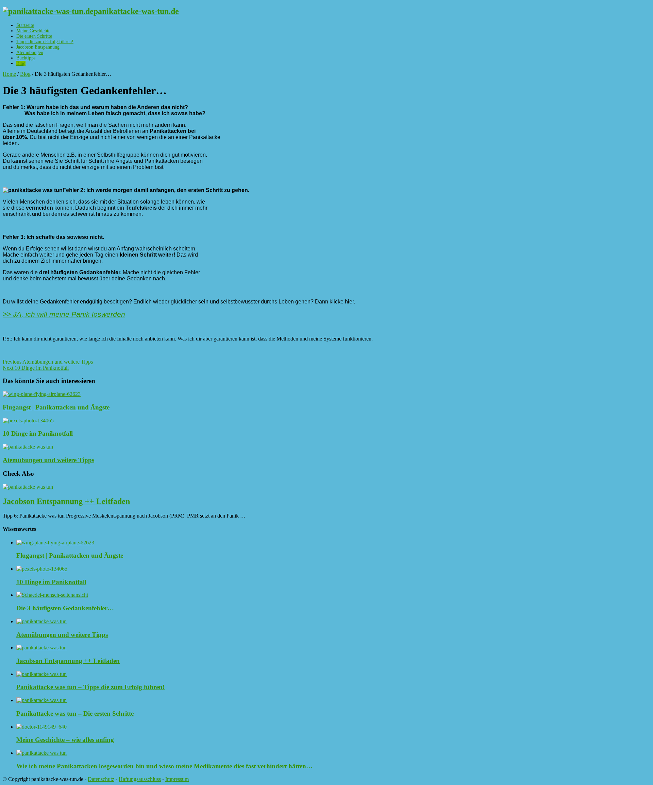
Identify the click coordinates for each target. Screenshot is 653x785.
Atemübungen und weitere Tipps (48, 362)
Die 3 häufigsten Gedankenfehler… (65, 608)
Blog (21, 63)
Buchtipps (25, 57)
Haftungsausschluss (140, 779)
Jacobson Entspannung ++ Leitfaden (66, 501)
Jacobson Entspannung (38, 47)
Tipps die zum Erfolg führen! (44, 41)
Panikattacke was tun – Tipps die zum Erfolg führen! (90, 687)
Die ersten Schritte (34, 36)
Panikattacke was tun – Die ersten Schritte (75, 713)
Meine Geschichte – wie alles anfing (65, 739)
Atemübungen (29, 52)
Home (9, 74)
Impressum (177, 779)
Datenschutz (101, 779)
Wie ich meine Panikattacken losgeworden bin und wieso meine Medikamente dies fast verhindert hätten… (164, 766)
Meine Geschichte (33, 30)
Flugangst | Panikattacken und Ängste (56, 407)
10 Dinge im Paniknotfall (36, 368)
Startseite (25, 25)
